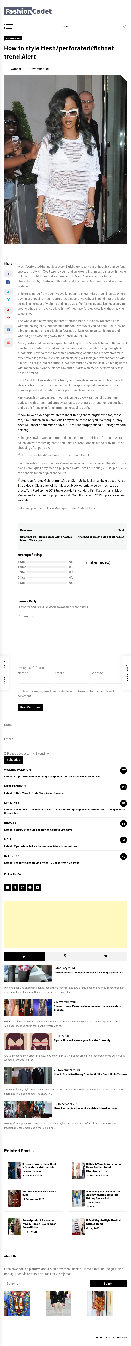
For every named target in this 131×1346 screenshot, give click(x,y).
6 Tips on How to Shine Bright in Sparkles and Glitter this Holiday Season (57, 776)
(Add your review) (98, 563)
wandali (16, 69)
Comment (25, 616)
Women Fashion (13, 38)
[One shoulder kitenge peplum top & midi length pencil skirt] (28, 973)
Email (59, 673)
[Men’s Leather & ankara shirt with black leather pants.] (28, 1109)
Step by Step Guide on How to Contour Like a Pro (43, 829)
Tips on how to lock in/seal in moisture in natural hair (45, 846)
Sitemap (122, 1337)
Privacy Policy (105, 1337)
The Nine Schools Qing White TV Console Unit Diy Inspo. (47, 862)
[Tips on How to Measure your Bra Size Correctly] (28, 1041)
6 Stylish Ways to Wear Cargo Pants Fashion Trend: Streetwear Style (103, 1167)
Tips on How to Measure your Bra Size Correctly (82, 1040)
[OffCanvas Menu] (12, 26)
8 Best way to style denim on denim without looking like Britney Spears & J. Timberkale (103, 1196)
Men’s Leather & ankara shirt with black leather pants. (86, 1108)
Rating (23, 668)
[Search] (125, 26)
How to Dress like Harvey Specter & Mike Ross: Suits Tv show (90, 1074)
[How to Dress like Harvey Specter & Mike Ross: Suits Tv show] (28, 1075)
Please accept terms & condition (28, 753)
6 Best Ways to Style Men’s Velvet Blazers (38, 793)
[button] (65, 26)
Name (23, 673)
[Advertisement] (65, 924)
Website (97, 673)
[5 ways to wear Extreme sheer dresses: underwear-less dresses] (28, 1007)
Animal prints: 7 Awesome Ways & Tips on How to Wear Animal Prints (39, 1223)
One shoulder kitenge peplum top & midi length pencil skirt (89, 972)
